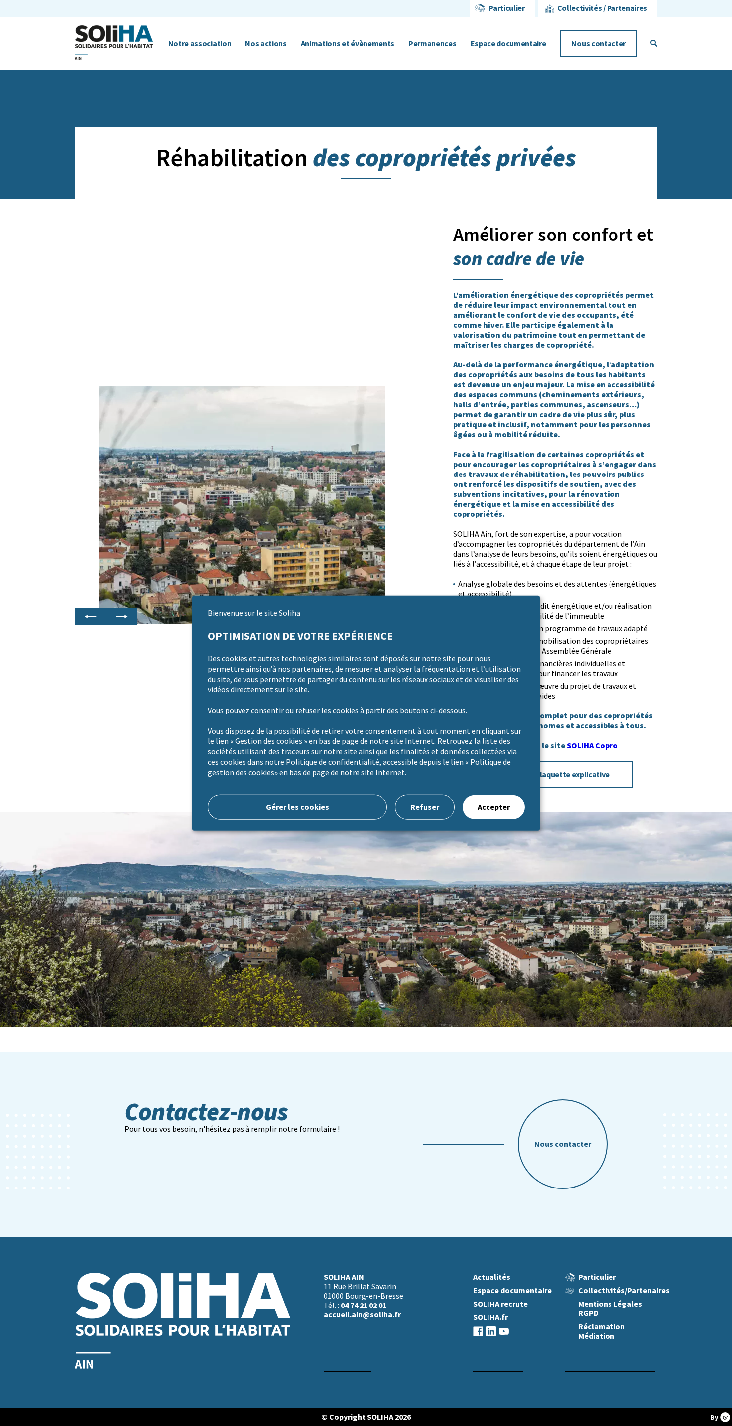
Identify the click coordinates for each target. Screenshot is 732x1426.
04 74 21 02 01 (363, 1305)
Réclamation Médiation (601, 1331)
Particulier (506, 8)
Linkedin (491, 1331)
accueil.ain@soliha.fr (362, 1314)
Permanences (432, 43)
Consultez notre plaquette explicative (543, 774)
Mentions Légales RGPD (610, 1308)
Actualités (491, 1277)
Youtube (504, 1331)
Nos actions (265, 43)
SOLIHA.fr (490, 1317)
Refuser (424, 806)
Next (122, 617)
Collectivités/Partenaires (624, 1290)
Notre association (200, 43)
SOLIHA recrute (500, 1304)
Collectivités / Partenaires (602, 8)
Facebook (478, 1331)
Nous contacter (598, 43)
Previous (90, 617)
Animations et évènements (347, 43)
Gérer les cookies (297, 806)
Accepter (494, 806)
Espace (508, 43)
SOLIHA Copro (592, 745)
